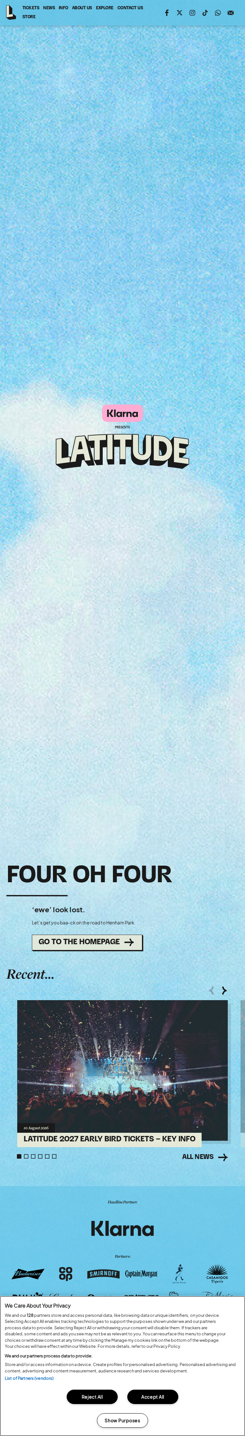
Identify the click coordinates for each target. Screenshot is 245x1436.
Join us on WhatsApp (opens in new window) (218, 12)
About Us (82, 8)
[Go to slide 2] (26, 1156)
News (49, 8)
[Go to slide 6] (54, 1156)
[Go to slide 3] (33, 1156)
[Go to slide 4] (40, 1156)
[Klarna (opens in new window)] (122, 1228)
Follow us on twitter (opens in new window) (179, 12)
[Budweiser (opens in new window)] (27, 1274)
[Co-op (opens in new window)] (65, 1274)
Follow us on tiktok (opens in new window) (205, 12)
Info (63, 8)
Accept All (152, 1397)
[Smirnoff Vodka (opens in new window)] (103, 1274)
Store (28, 18)
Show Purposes (122, 1420)
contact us (130, 9)
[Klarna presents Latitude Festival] (122, 437)
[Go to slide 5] (47, 1156)
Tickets (30, 8)
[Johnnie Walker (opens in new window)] (179, 1274)
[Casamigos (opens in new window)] (216, 1274)
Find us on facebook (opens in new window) (166, 12)
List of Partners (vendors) (29, 1378)
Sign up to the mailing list (230, 12)
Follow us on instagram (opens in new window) (192, 12)
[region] (122, 1366)
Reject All (92, 1397)
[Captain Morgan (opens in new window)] (141, 1274)
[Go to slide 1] (19, 1156)
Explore (105, 8)
